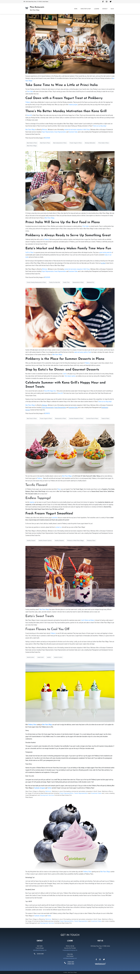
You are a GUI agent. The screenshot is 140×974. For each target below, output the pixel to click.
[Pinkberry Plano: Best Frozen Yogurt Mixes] (70, 692)
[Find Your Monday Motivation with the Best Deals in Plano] (70, 43)
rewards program (73, 104)
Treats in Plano (105, 418)
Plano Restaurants (37, 7)
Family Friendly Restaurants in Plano (36, 282)
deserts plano (30, 657)
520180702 (47, 413)
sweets (49, 657)
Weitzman (44, 129)
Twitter (49, 916)
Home (75, 8)
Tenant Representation (60, 132)
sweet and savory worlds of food (82, 352)
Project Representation (48, 132)
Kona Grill (29, 115)
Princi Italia (30, 91)
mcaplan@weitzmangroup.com (70, 950)
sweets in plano (58, 657)
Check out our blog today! (99, 126)
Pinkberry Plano (91, 540)
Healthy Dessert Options (45, 540)
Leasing (96, 8)
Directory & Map (86, 8)
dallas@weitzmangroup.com (39, 950)
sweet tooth (40, 657)
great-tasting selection (106, 252)
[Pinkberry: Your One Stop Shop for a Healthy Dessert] (70, 448)
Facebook (36, 916)
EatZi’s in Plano (29, 252)
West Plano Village (30, 129)
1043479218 (47, 138)
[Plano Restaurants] (27, 8)
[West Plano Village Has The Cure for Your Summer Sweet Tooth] (70, 576)
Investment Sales (73, 132)
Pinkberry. (39, 478)
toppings (32, 502)
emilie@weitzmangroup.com (70, 958)
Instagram (42, 916)
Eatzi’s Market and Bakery (87, 620)
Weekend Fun (90, 282)
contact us (58, 527)
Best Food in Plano (45, 143)
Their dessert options (70, 376)
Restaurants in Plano (78, 282)
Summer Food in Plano (92, 418)
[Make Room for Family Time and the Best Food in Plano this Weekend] (70, 181)
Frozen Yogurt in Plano (76, 143)
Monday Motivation (90, 143)
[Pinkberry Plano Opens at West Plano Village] (70, 835)
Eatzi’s (64, 374)
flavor (59, 489)
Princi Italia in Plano (103, 143)
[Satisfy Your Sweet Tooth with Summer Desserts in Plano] (70, 317)
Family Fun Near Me (54, 282)
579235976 (47, 277)
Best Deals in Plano (32, 143)
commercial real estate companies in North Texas (77, 129)
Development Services (47, 795)
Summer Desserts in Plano (76, 418)
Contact (105, 8)
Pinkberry (27, 102)
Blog (112, 8)
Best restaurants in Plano (59, 143)
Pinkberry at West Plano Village (75, 540)
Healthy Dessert (31, 540)
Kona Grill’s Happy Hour (50, 391)
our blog (103, 263)
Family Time (66, 282)
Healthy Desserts (59, 540)
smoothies (54, 517)
